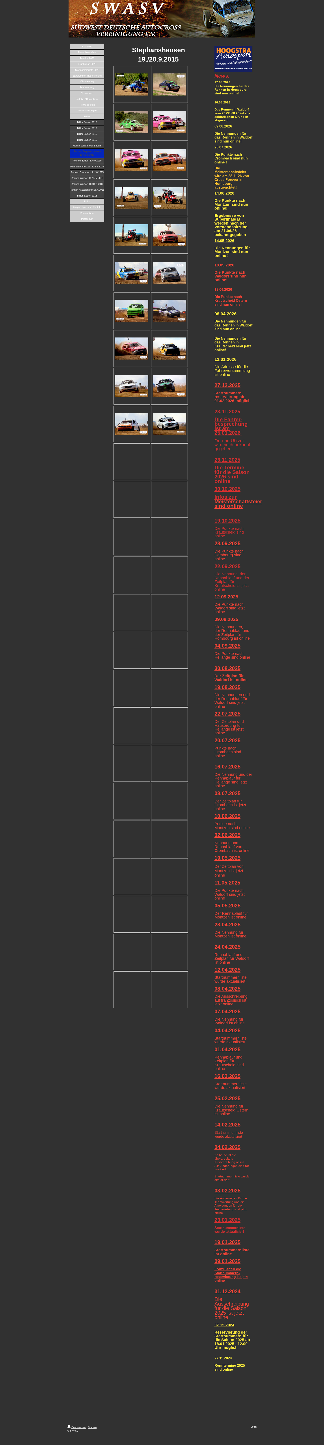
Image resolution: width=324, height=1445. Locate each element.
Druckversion (78, 1427)
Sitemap (92, 1427)
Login (254, 1426)
